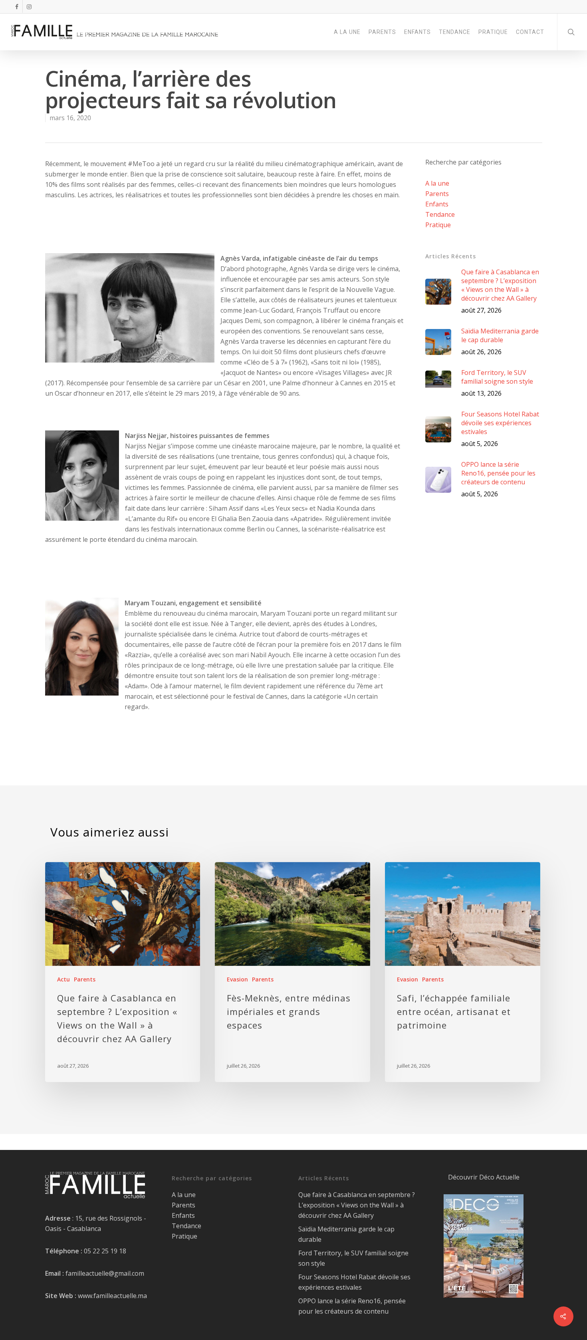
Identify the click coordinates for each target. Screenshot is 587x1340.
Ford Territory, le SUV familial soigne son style (353, 1258)
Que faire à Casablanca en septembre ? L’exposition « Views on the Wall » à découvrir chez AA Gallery (356, 1205)
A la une (437, 183)
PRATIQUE (493, 32)
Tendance (440, 214)
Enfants (436, 204)
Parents (437, 193)
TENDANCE (454, 32)
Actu (63, 979)
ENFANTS (417, 32)
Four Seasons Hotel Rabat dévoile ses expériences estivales (354, 1282)
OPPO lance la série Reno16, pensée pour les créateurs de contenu (352, 1306)
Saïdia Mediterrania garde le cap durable (346, 1234)
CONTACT (530, 32)
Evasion (237, 979)
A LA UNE (347, 32)
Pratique (438, 224)
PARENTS (382, 32)
